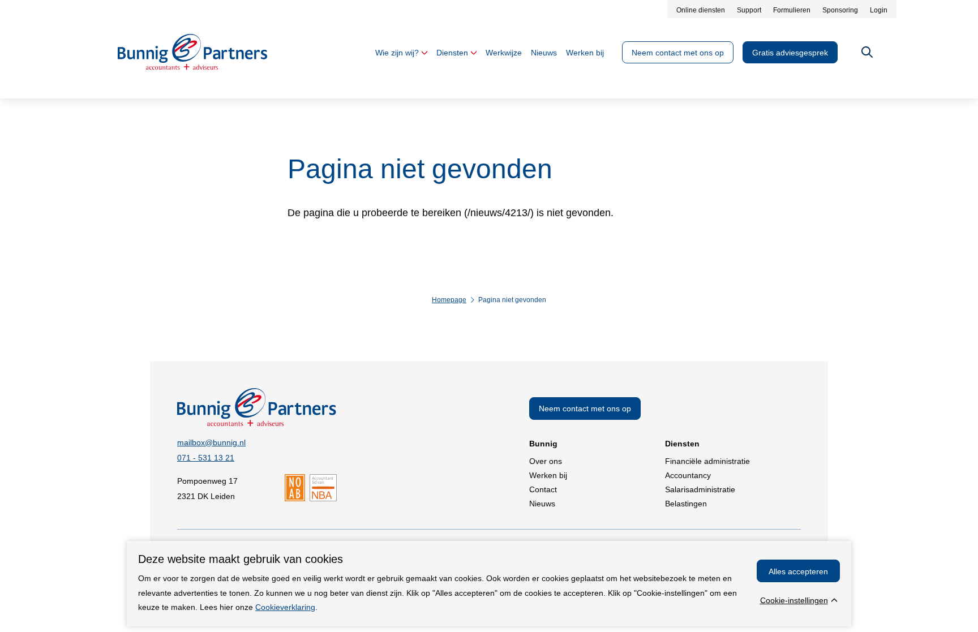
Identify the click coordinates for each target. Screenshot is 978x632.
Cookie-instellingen (794, 600)
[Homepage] (193, 66)
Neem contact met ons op (585, 408)
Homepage (449, 300)
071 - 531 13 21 (205, 457)
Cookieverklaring (285, 607)
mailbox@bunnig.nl (211, 442)
